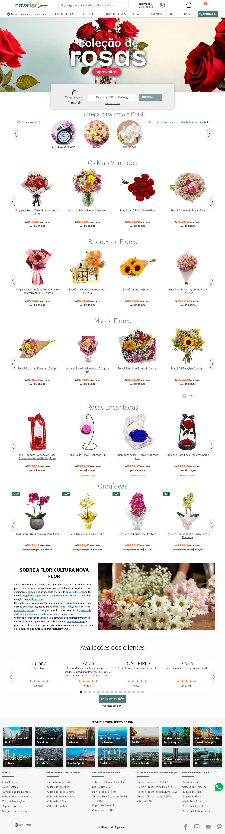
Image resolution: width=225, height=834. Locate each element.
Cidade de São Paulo (58, 786)
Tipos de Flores (63, 14)
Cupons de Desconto (103, 805)
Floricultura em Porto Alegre (172, 740)
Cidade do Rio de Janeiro (60, 791)
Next (208, 134)
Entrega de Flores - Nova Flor (108, 782)
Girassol (38, 395)
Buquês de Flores (114, 14)
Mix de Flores (112, 320)
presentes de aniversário (45, 614)
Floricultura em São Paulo (16, 740)
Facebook (185, 827)
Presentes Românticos (194, 806)
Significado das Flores (104, 791)
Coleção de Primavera (194, 786)
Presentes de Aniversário (196, 811)
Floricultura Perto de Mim (112, 722)
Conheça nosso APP (103, 810)
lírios (22, 595)
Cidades (138, 14)
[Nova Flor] (31, 5)
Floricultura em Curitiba (109, 761)
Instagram (196, 827)
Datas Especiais (191, 782)
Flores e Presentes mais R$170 (154, 796)
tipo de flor (62, 595)
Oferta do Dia (144, 801)
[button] (162, 5)
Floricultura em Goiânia (14, 761)
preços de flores (76, 621)
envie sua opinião (112, 698)
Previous (16, 134)
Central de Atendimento (15, 796)
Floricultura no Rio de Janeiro (111, 740)
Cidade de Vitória (56, 801)
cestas (30, 610)
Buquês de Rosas (191, 791)
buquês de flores (75, 591)
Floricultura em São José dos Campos (207, 740)
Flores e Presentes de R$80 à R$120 (156, 786)
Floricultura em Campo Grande (141, 761)
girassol (41, 595)
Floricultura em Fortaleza (45, 761)
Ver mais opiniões (112, 705)
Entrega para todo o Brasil (113, 114)
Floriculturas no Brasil (59, 782)
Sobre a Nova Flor (101, 786)
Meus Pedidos (10, 786)
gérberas (31, 595)
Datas (187, 14)
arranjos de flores (62, 606)
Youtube (208, 827)
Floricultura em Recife (141, 740)
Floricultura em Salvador (77, 740)
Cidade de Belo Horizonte (61, 796)
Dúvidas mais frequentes (16, 791)
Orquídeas (112, 486)
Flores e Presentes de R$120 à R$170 (157, 791)
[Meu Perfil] (175, 5)
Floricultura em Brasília (172, 761)
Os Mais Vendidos (112, 162)
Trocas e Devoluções (13, 801)
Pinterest (219, 827)
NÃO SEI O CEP (112, 103)
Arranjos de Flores (163, 14)
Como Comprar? (11, 782)
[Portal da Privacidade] (22, 824)
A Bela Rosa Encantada (194, 801)
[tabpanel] (112, 55)
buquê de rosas (34, 599)
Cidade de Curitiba (57, 806)
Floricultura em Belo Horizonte (207, 761)
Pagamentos (9, 806)
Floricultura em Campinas (45, 740)
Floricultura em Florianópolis (77, 761)
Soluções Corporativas (14, 811)
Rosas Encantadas (112, 407)
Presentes (88, 14)
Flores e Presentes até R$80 (152, 782)
